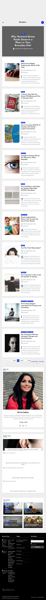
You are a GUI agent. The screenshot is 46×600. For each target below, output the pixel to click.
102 (14, 360)
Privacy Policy (19, 560)
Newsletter (19, 554)
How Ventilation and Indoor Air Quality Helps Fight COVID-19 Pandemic (30, 188)
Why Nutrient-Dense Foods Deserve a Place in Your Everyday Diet (32, 526)
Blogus (9, 598)
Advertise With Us (20, 547)
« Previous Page (34, 361)
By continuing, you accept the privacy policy (37, 544)
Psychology (30, 301)
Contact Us (19, 551)
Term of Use (19, 563)
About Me (18, 544)
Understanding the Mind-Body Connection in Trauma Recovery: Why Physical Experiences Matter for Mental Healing (12, 559)
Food (22, 61)
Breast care (24, 214)
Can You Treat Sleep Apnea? (31, 248)
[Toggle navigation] (3, 22)
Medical (23, 122)
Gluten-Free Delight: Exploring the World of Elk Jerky (30, 65)
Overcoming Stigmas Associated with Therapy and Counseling (31, 305)
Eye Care (23, 153)
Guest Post (23, 301)
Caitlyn (16, 48)
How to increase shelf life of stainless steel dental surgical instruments (30, 127)
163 (29, 360)
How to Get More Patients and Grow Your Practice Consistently (13, 512)
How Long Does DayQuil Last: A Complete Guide (23, 491)
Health (23, 33)
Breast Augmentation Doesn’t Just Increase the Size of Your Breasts (29, 219)
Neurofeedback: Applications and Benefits (23, 477)
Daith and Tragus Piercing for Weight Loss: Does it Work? (23, 449)
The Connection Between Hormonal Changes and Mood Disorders (29, 336)
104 (22, 360)
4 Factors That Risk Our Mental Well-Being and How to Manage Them (30, 96)
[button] (42, 41)
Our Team (18, 557)
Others (27, 508)
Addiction (23, 272)
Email (32, 539)
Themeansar (15, 598)
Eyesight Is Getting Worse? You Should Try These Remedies (30, 157)
